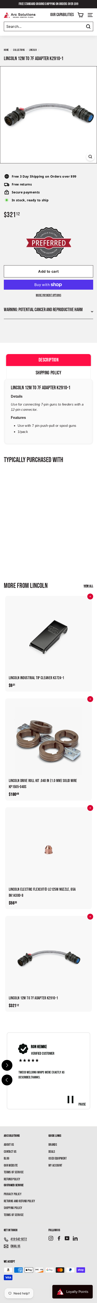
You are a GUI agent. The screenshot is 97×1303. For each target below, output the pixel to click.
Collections (19, 50)
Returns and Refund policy (19, 1201)
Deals (51, 1152)
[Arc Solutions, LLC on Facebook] (59, 1238)
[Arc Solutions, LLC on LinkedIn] (75, 1238)
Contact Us (10, 1152)
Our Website (11, 1165)
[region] (48, 1071)
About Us (9, 1145)
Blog (6, 1158)
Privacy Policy (12, 1194)
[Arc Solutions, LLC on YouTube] (67, 1238)
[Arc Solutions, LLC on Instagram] (50, 1238)
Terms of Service (14, 1172)
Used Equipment (57, 1158)
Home (6, 50)
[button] (7, 1080)
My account (55, 1165)
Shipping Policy (13, 1208)
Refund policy (12, 1179)
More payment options (48, 295)
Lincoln (32, 50)
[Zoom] (90, 157)
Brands (52, 1145)
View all (88, 586)
